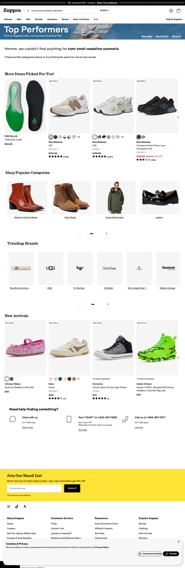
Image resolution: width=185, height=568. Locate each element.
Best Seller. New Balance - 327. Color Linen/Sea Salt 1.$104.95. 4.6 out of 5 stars (69, 118)
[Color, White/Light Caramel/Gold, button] (74, 379)
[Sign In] (171, 11)
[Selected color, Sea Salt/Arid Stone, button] (94, 137)
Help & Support (174, 19)
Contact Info (57, 528)
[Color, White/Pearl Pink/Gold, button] (51, 379)
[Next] (178, 117)
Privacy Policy (102, 547)
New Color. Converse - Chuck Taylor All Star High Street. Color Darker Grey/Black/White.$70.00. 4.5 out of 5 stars (113, 360)
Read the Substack (107, 2)
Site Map (99, 533)
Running (143, 538)
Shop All (176, 36)
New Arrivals (145, 533)
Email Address (17, 488)
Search (104, 10)
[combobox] (61, 11)
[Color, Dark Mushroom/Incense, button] (99, 137)
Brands (142, 523)
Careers (11, 528)
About (10, 523)
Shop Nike (146, 36)
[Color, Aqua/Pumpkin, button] (143, 137)
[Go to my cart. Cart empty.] (179, 11)
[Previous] (78, 233)
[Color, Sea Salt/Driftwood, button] (108, 137)
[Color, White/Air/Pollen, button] (64, 379)
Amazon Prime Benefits (19, 538)
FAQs (54, 523)
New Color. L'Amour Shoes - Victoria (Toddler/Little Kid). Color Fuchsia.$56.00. (25, 356)
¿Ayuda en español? (61, 533)
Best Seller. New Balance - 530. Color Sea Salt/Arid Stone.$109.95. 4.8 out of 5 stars (113, 118)
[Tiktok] (17, 506)
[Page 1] (91, 233)
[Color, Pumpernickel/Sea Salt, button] (55, 137)
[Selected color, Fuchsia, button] (7, 379)
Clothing (143, 528)
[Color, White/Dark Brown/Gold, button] (69, 379)
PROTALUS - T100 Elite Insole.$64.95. (25, 112)
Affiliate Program (104, 528)
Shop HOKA (162, 36)
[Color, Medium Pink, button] (11, 379)
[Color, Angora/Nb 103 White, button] (74, 137)
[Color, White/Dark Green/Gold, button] (60, 379)
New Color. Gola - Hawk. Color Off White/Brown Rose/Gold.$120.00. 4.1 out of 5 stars (69, 360)
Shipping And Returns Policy (66, 538)
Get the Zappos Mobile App (21, 533)
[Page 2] (94, 233)
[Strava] (25, 506)
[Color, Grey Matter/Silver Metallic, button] (118, 137)
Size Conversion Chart (106, 523)
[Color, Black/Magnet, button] (104, 137)
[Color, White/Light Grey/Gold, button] (55, 379)
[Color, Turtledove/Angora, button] (113, 137)
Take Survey (101, 538)
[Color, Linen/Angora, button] (60, 137)
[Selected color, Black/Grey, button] (138, 137)
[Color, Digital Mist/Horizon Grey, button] (64, 137)
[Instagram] (8, 506)
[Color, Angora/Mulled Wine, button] (69, 137)
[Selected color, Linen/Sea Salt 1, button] (51, 137)
